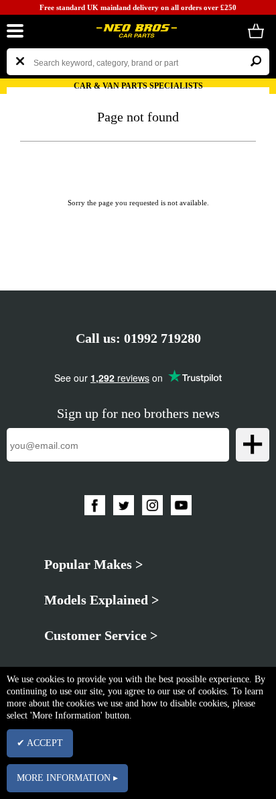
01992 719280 (162, 338)
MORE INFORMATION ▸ (67, 778)
